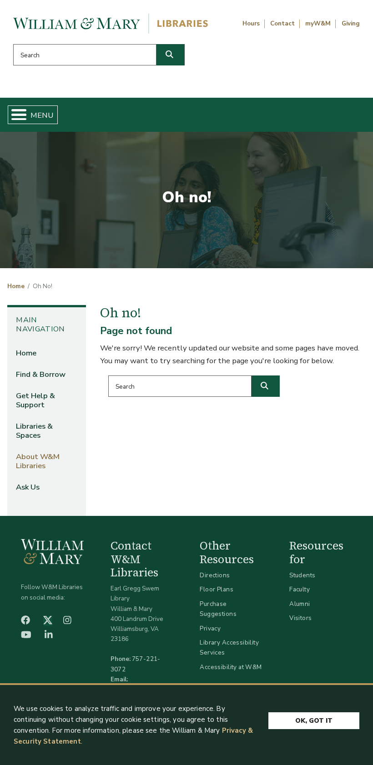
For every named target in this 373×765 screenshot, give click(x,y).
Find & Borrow (41, 374)
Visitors (300, 618)
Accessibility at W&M (231, 667)
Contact (282, 24)
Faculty (299, 589)
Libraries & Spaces (34, 430)
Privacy (210, 628)
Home (16, 286)
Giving (351, 24)
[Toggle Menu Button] (15, 114)
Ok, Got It (314, 720)
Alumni (299, 604)
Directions (215, 575)
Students (302, 575)
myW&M (318, 24)
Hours (251, 24)
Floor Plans (216, 589)
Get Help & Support (35, 400)
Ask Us (28, 487)
